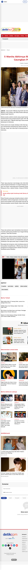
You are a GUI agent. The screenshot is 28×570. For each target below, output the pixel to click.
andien (17, 286)
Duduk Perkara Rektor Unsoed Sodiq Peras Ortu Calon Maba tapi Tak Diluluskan (8, 366)
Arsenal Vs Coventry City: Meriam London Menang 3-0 (19, 422)
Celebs (11, 35)
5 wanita (4, 286)
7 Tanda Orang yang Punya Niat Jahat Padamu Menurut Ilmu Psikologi (12, 452)
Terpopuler (5, 38)
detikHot (3, 50)
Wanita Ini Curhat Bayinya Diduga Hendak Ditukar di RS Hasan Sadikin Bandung (13, 315)
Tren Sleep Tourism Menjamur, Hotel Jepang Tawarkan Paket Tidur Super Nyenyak (5, 423)
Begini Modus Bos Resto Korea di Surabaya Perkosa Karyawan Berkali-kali (8, 384)
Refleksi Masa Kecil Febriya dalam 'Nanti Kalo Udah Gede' (12, 306)
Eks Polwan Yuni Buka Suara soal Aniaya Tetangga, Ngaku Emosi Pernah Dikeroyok (13, 311)
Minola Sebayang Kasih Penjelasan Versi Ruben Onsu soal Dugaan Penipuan (6, 406)
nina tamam (5, 289)
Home (6, 35)
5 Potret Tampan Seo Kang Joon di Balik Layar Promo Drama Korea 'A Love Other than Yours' (12, 474)
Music (8, 50)
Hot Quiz (17, 35)
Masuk (25, 1)
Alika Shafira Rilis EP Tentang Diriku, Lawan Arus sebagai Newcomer (13, 302)
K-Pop (22, 35)
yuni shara (10, 286)
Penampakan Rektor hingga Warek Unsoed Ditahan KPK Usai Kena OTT (19, 406)
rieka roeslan (23, 286)
